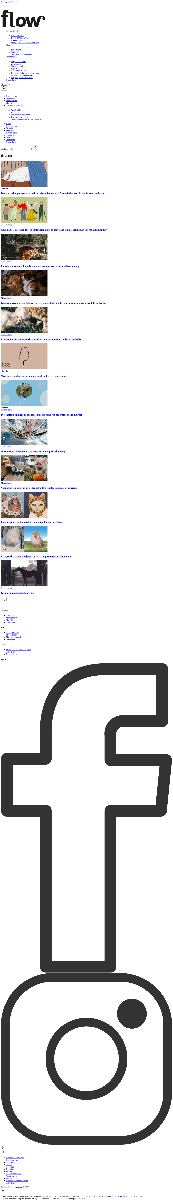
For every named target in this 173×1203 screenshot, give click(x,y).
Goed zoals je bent (18, 71)
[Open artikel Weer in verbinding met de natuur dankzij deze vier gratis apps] (24, 369)
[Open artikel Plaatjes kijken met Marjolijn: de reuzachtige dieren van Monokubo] (24, 551)
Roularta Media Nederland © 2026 (15, 1187)
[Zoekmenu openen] (4, 88)
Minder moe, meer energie (21, 75)
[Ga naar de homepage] (23, 26)
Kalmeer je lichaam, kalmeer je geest (25, 73)
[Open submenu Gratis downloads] (22, 105)
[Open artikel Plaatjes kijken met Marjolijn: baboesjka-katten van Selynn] (24, 517)
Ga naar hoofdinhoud (9, 2)
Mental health (6, 298)
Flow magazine (17, 50)
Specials (14, 52)
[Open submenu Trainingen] (16, 57)
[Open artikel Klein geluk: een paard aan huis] (24, 586)
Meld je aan (5, 84)
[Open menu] (2, 92)
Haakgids (15, 112)
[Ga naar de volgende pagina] (2, 605)
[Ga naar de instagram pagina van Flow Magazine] (86, 1144)
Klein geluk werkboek (20, 117)
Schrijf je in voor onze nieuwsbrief (25, 42)
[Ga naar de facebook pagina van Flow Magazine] (86, 972)
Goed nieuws (6, 225)
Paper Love (15, 68)
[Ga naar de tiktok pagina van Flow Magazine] (3, 1153)
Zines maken (16, 64)
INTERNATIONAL (19, 38)
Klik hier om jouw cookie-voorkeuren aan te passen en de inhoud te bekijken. (112, 1196)
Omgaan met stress (18, 62)
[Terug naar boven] (3, 1192)
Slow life (4, 188)
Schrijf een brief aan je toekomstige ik (26, 119)
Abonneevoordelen (18, 40)
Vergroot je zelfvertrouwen (22, 78)
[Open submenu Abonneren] (17, 31)
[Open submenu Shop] (12, 45)
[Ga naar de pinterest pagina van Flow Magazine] (3, 1149)
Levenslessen (6, 410)
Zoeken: (4, 149)
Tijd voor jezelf (17, 66)
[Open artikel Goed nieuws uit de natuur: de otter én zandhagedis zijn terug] (24, 444)
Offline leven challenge (20, 115)
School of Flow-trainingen (21, 54)
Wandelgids (16, 110)
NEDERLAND (17, 36)
